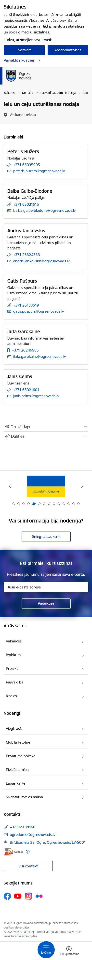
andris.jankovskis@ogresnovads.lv (41, 261)
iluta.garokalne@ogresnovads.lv (39, 356)
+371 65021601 (26, 389)
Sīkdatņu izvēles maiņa (24, 797)
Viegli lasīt (14, 728)
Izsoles (11, 695)
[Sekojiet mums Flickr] (39, 896)
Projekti (12, 668)
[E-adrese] (13, 852)
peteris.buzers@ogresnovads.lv (39, 171)
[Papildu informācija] (27, 851)
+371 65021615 (26, 204)
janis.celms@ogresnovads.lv (36, 396)
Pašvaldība (14, 682)
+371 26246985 (25, 350)
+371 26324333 (26, 254)
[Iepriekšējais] (10, 486)
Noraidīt (24, 50)
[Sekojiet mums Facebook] (7, 896)
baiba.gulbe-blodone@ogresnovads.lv (44, 210)
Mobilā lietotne (18, 742)
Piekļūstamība (17, 769)
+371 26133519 (26, 305)
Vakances (14, 641)
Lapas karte (15, 783)
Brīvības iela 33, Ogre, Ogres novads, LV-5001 (48, 842)
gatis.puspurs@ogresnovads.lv (38, 311)
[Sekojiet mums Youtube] (18, 896)
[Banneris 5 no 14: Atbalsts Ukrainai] (46, 486)
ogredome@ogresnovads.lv (32, 834)
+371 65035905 (26, 164)
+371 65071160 (22, 827)
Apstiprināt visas (67, 50)
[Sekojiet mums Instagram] (28, 896)
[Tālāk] (82, 486)
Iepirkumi (13, 654)
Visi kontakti (28, 866)
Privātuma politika (20, 756)
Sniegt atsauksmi (46, 536)
